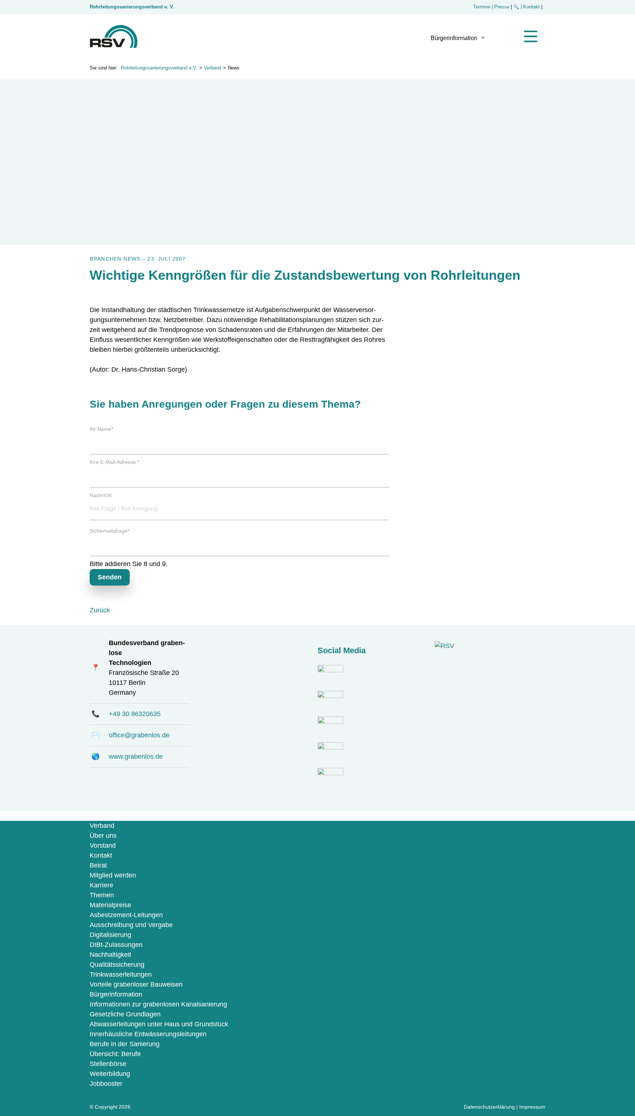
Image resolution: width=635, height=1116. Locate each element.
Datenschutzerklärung (489, 1107)
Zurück (100, 610)
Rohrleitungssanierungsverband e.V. (159, 68)
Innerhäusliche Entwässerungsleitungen (148, 1034)
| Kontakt (531, 7)
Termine (481, 7)
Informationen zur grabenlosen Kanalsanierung (158, 1004)
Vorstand (103, 845)
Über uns (103, 835)
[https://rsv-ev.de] (113, 45)
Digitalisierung (110, 934)
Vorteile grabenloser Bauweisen (136, 984)
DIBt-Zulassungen (116, 944)
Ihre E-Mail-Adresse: (114, 462)
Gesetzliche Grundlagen (125, 1014)
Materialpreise (110, 905)
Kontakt (101, 855)
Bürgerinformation (454, 38)
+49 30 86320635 (135, 714)
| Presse (500, 7)
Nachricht (101, 495)
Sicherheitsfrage (109, 531)
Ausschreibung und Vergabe (131, 925)
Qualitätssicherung (117, 964)
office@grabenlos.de (139, 735)
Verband (212, 68)
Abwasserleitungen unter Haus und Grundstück (159, 1024)
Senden (110, 577)
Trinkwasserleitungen (121, 974)
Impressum (532, 1107)
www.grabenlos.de (136, 756)
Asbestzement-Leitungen (126, 915)
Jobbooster (106, 1083)
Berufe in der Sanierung (124, 1044)
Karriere (101, 885)
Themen (102, 895)
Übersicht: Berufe (115, 1054)
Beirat (98, 865)
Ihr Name (101, 429)
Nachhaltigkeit (110, 954)
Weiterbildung (110, 1073)
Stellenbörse (108, 1063)
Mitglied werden (113, 875)
